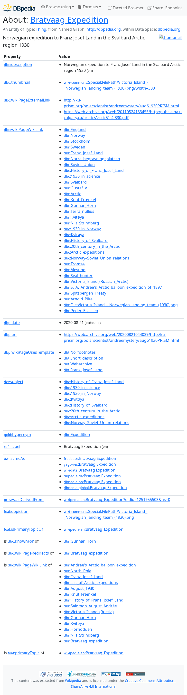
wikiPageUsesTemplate (29, 352)
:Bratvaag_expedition (86, 553)
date (12, 322)
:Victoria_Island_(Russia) (89, 611)
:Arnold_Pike (78, 299)
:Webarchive (78, 364)
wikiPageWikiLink (23, 129)
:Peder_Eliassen (81, 310)
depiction (16, 511)
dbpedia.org (169, 29)
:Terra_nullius (79, 211)
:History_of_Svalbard (86, 240)
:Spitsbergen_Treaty (85, 293)
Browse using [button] (58, 6)
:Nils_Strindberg (81, 223)
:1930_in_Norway (82, 229)
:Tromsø (74, 264)
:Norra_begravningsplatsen (92, 158)
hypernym (17, 434)
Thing (41, 29)
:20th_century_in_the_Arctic (92, 246)
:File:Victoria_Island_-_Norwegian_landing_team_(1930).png (121, 304)
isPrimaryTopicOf (23, 529)
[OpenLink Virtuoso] (51, 673)
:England (75, 129)
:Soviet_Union (79, 164)
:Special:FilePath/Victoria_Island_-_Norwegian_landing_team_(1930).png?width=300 (109, 85)
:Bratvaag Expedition (90, 458)
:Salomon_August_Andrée (90, 606)
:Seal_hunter (78, 275)
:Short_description (83, 358)
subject (13, 381)
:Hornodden (78, 629)
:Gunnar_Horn (80, 205)
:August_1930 (79, 588)
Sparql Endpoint (166, 7)
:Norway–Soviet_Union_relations (96, 258)
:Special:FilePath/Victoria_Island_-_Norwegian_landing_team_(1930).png (106, 514)
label (12, 446)
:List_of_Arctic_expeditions (91, 582)
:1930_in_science (82, 176)
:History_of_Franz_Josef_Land (94, 170)
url (10, 334)
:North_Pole (77, 571)
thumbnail (17, 82)
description (18, 64)
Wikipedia (73, 680)
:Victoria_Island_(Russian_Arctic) (96, 281)
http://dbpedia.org (103, 29)
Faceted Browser (128, 7)
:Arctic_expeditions (84, 252)
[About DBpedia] (19, 7)
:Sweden (74, 147)
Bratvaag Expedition (69, 19)
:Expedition (77, 434)
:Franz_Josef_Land (83, 153)
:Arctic (72, 193)
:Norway (74, 135)
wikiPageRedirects (28, 553)
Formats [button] (90, 6)
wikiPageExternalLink (27, 100)
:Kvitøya (74, 217)
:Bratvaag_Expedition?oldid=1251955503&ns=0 (117, 499)
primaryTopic (23, 653)
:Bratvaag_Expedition (93, 529)
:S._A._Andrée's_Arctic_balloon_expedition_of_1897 (113, 287)
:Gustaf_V (75, 188)
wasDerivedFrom (24, 499)
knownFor (21, 541)
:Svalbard (75, 182)
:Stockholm (77, 141)
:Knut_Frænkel (80, 199)
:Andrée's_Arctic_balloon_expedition (100, 565)
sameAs (14, 458)
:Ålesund (74, 269)
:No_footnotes (80, 352)
